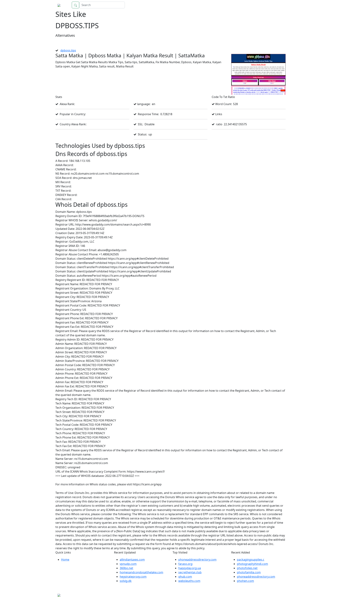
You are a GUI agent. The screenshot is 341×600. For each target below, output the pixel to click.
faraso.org (185, 564)
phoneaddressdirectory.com (197, 559)
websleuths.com (189, 581)
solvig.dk (126, 581)
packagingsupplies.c (250, 559)
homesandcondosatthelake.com (141, 572)
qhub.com (185, 577)
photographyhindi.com (252, 564)
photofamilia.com (249, 572)
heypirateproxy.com (133, 577)
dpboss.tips (68, 50)
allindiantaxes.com (132, 559)
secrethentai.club (190, 572)
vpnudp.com (128, 564)
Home (278, 5)
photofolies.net (247, 568)
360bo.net (126, 568)
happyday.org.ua (189, 568)
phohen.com (245, 581)
